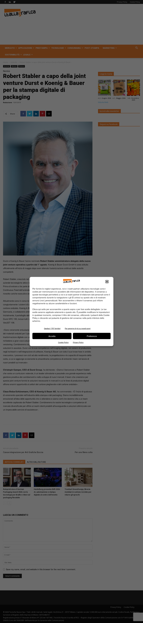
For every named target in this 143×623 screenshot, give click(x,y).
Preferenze (92, 335)
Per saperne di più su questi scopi (77, 328)
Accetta (51, 335)
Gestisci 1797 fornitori (52, 328)
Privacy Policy (78, 342)
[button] (107, 281)
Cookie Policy (63, 342)
